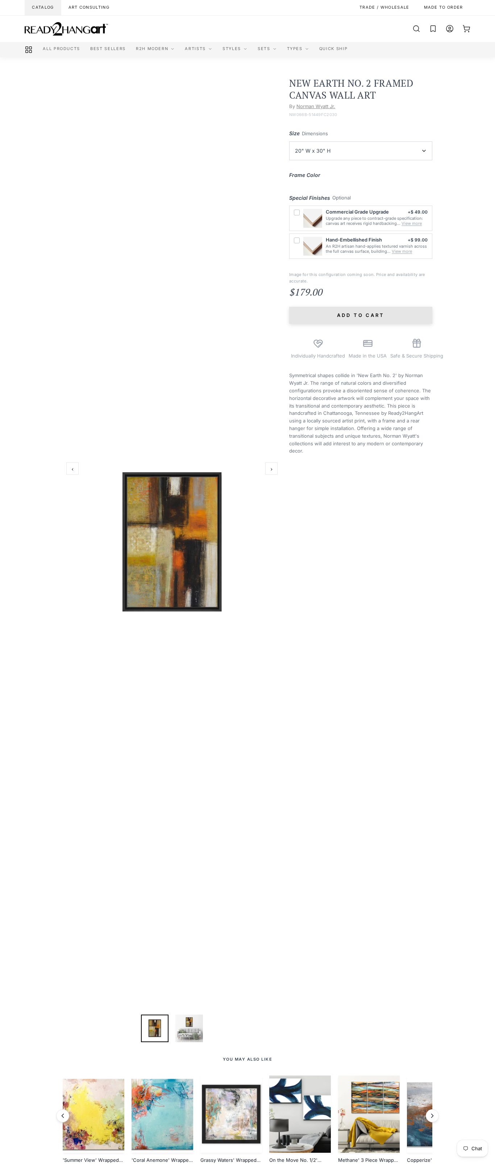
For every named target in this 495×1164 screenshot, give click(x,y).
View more (412, 223)
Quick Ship (333, 48)
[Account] (450, 29)
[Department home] (29, 49)
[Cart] (466, 29)
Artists (195, 48)
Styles (231, 48)
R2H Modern (152, 48)
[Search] (416, 29)
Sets (264, 48)
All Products (61, 48)
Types (295, 48)
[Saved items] (433, 29)
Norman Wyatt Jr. (315, 106)
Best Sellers (108, 48)
